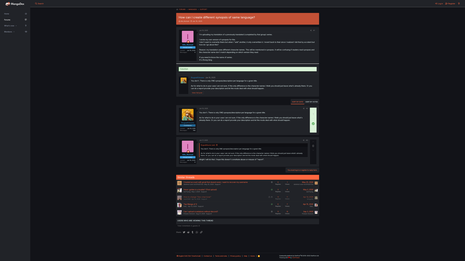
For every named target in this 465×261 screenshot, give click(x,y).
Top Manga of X (190, 204)
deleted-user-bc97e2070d (193, 184)
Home (6, 14)
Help (245, 256)
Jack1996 (187, 199)
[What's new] (458, 3)
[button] (16, 26)
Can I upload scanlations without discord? (201, 211)
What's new (9, 26)
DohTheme (296, 257)
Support (218, 184)
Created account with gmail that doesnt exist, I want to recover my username (216, 182)
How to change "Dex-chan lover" (197, 197)
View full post (197, 93)
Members (8, 32)
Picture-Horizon (189, 214)
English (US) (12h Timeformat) (189, 256)
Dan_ (185, 206)
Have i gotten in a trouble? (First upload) (200, 189)
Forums (7, 20)
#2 (307, 108)
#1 (314, 30)
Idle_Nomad (184, 21)
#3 (307, 140)
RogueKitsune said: (208, 145)
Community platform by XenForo (299, 256)
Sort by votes (312, 102)
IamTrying (187, 192)
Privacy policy (235, 256)
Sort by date (297, 102)
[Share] (310, 30)
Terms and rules (221, 256)
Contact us (208, 256)
